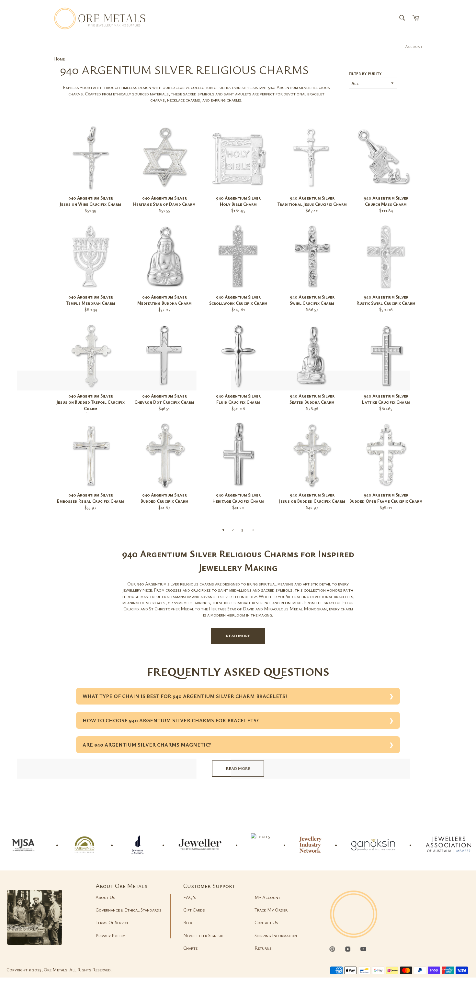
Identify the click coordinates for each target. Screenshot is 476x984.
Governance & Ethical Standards (129, 910)
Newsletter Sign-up (203, 935)
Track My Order (271, 910)
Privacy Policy (110, 935)
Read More (238, 636)
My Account (267, 897)
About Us (105, 897)
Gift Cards (194, 910)
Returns (263, 948)
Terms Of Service (112, 922)
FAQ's (189, 897)
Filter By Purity (365, 73)
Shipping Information (276, 935)
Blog (188, 922)
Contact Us (266, 922)
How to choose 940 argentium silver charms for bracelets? (171, 720)
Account (414, 46)
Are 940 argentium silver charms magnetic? (147, 744)
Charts (190, 948)
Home (59, 59)
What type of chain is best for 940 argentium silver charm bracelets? (185, 696)
